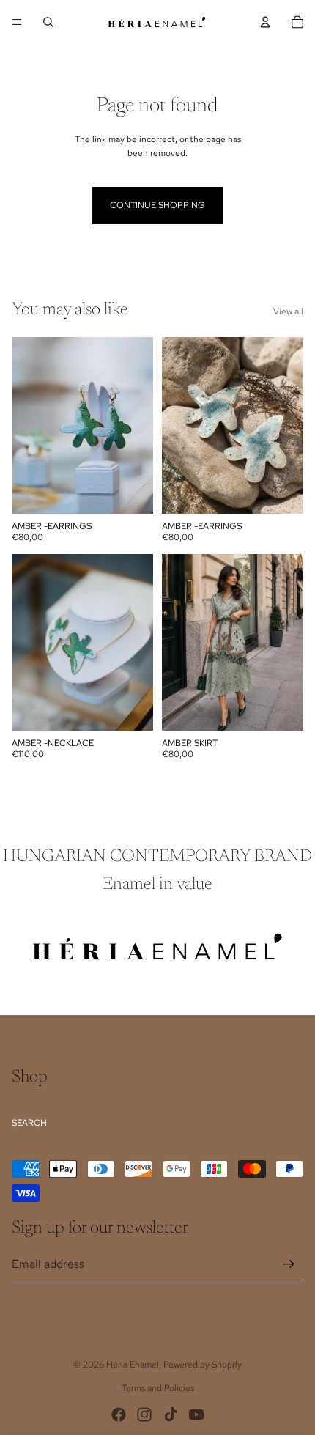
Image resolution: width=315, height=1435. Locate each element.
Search (29, 1123)
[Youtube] (196, 1414)
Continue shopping (157, 205)
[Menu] (17, 22)
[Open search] (48, 22)
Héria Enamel (132, 1365)
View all (288, 311)
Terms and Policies (158, 1388)
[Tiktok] (170, 1414)
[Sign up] (288, 1264)
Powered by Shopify (202, 1365)
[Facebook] (118, 1414)
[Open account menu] (265, 22)
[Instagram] (144, 1414)
